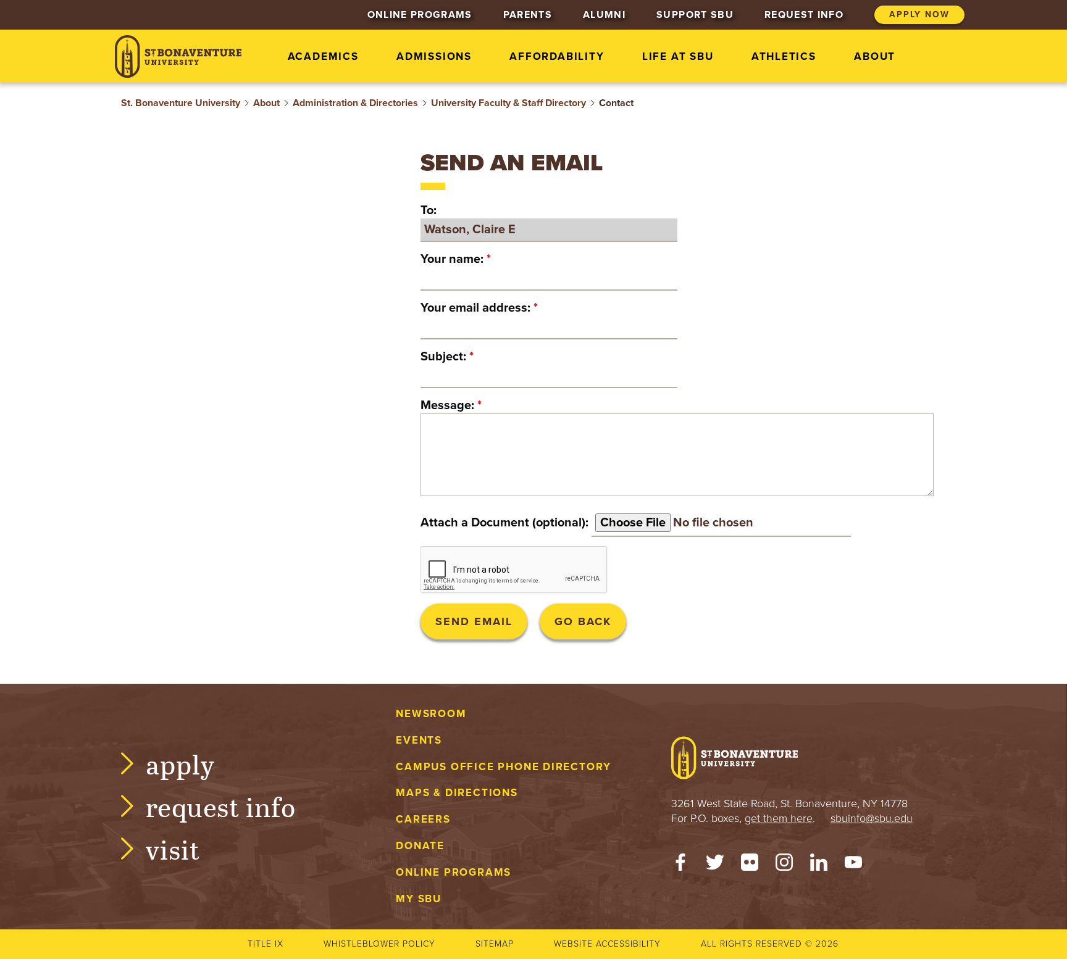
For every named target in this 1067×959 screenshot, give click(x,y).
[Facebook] (680, 865)
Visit (173, 849)
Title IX (265, 944)
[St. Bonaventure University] (178, 56)
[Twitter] (715, 865)
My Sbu (418, 898)
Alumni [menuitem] (604, 15)
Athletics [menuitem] (783, 56)
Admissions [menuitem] (434, 56)
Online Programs (453, 872)
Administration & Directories (355, 103)
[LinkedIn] (819, 865)
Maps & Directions (456, 792)
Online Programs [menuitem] (419, 15)
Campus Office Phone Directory (503, 766)
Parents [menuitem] (527, 15)
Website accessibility (607, 944)
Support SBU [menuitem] (695, 15)
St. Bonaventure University (180, 103)
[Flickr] (749, 865)
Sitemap (494, 944)
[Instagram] (784, 865)
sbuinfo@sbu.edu (872, 818)
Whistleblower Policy (379, 944)
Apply (180, 764)
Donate (420, 845)
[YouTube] (853, 865)
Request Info (221, 806)
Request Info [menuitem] (803, 15)
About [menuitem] (874, 56)
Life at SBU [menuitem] (678, 56)
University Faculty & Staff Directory (508, 103)
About (266, 103)
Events (419, 740)
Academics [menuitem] (323, 56)
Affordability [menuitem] (556, 56)
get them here (779, 818)
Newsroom (431, 713)
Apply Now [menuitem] (919, 14)
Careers (423, 819)
